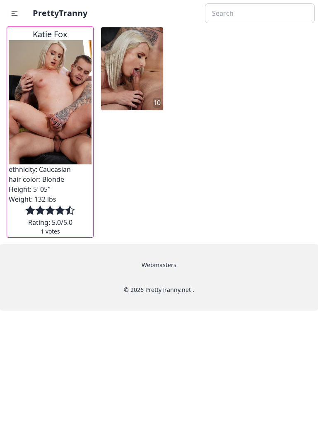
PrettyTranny (60, 13)
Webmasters (159, 265)
